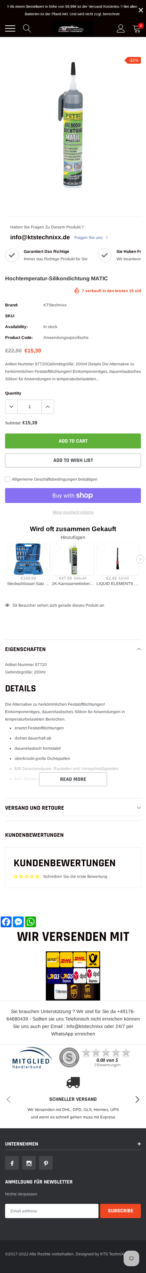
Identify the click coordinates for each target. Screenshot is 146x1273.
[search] (27, 28)
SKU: (10, 316)
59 (15, 605)
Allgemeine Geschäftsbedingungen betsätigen (54, 479)
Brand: (11, 305)
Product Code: (19, 337)
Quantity (13, 393)
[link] (12, 1163)
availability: (16, 326)
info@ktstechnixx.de (40, 237)
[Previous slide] (6, 559)
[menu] (10, 28)
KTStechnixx (55, 305)
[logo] (73, 28)
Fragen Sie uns (89, 237)
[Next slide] (140, 559)
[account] (121, 28)
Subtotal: (13, 423)
